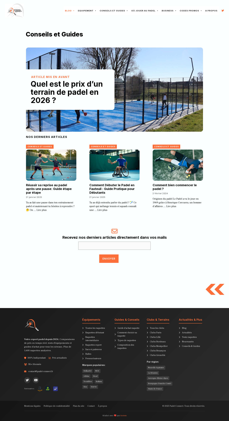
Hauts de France (155, 389)
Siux (85, 387)
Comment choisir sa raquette (127, 334)
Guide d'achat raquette (128, 328)
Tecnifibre (87, 381)
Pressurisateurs (93, 358)
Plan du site (78, 406)
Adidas (86, 376)
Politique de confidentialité (57, 406)
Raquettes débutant (94, 332)
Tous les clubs (157, 328)
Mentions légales (32, 406)
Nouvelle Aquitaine (156, 367)
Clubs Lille (155, 337)
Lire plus (42, 210)
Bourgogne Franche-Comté (159, 383)
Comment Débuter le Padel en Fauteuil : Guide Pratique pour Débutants (112, 188)
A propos (211, 10)
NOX (97, 371)
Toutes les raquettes (95, 328)
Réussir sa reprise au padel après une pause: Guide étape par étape (49, 188)
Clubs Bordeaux (158, 341)
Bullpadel (87, 371)
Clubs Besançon (158, 350)
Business (168, 10)
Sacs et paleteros (93, 349)
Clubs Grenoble (157, 355)
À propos (102, 406)
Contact (91, 406)
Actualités (187, 332)
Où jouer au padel (143, 10)
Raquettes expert (93, 345)
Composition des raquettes (125, 347)
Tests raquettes (189, 337)
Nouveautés (188, 341)
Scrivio (123, 415)
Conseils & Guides (191, 346)
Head (95, 376)
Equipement (85, 10)
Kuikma (99, 381)
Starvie (94, 387)
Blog (68, 10)
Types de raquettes (127, 340)
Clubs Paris (155, 332)
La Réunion (153, 373)
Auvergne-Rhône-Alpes (158, 378)
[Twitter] (27, 380)
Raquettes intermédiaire (92, 339)
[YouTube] (36, 380)
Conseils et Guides (112, 10)
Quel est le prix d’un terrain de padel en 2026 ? (67, 92)
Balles (88, 354)
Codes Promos (189, 10)
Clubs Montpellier (159, 346)
